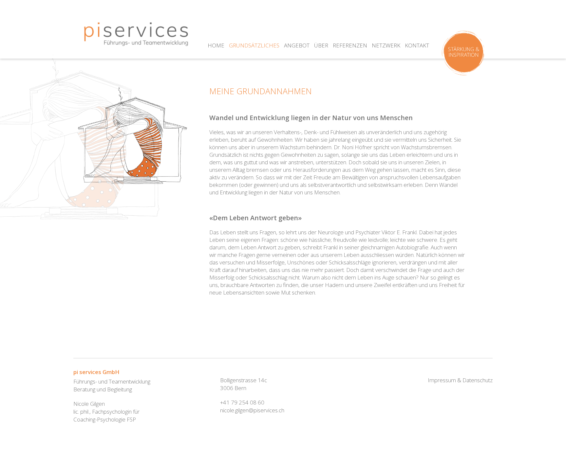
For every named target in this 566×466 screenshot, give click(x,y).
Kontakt (417, 45)
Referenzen (350, 45)
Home (216, 45)
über (321, 45)
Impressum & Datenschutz (460, 380)
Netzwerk (386, 45)
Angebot (297, 45)
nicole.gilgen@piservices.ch (252, 410)
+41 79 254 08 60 (242, 402)
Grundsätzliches (254, 45)
